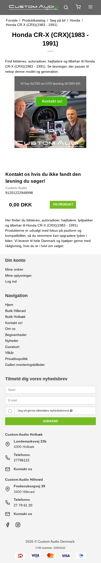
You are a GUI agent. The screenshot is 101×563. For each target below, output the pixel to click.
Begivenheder (16, 335)
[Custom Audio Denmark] (34, 7)
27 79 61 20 (23, 505)
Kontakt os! (14, 323)
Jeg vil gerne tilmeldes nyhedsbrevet (44, 410)
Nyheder (11, 341)
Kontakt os (23, 469)
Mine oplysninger (18, 275)
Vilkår (9, 353)
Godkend (50, 421)
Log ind (11, 281)
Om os (10, 329)
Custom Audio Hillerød (24, 479)
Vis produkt (63, 204)
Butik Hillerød (15, 311)
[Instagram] (17, 526)
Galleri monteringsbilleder (25, 365)
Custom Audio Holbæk (24, 434)
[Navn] (50, 390)
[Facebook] (7, 526)
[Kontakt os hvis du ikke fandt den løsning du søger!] (50, 121)
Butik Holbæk (15, 317)
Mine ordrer (14, 269)
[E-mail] (50, 400)
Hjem (9, 305)
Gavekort (12, 347)
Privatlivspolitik (16, 359)
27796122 (21, 460)
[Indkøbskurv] (78, 7)
